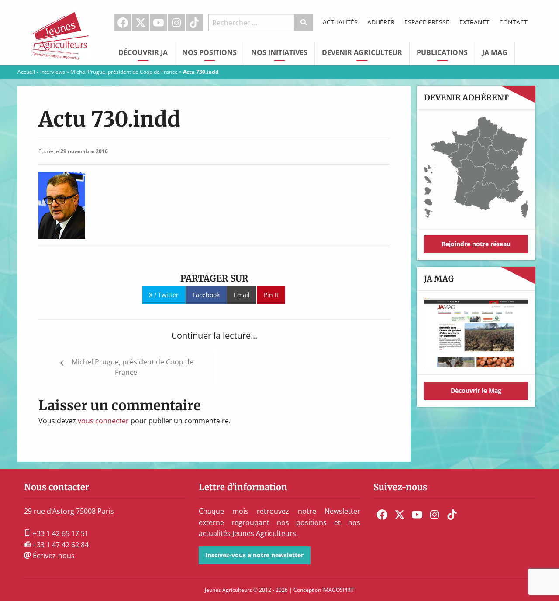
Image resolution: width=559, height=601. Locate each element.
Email (242, 295)
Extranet (474, 22)
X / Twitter (164, 295)
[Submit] (303, 22)
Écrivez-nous (53, 555)
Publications (442, 52)
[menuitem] (123, 22)
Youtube (158, 22)
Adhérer (381, 22)
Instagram (176, 22)
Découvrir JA (143, 52)
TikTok (194, 22)
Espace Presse (426, 22)
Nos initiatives (279, 52)
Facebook (122, 22)
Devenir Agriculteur (362, 52)
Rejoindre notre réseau (476, 244)
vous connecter (103, 421)
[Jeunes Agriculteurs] (61, 32)
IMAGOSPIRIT (338, 590)
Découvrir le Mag (476, 390)
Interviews (52, 72)
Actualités (340, 22)
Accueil (26, 72)
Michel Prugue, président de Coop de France (124, 72)
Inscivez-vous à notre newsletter (254, 555)
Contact (513, 22)
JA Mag (494, 52)
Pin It (271, 295)
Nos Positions (209, 52)
